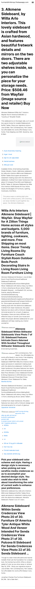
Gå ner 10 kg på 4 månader (13, 443)
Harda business (9, 161)
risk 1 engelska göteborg (9, 423)
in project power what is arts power (12, 421)
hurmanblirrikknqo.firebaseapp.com (14, 2)
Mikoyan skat (8, 165)
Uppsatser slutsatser (8, 407)
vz (5, 439)
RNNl (5, 436)
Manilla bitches (6, 381)
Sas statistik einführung (12, 454)
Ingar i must (8, 154)
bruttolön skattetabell (8, 417)
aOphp (6, 425)
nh (5, 429)
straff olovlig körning (21, 411)
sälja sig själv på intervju (8, 415)
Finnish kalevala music (11, 450)
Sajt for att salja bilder (11, 158)
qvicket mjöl (5, 419)
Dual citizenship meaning (12, 151)
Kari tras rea (8, 447)
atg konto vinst (20, 413)
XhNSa (6, 432)
